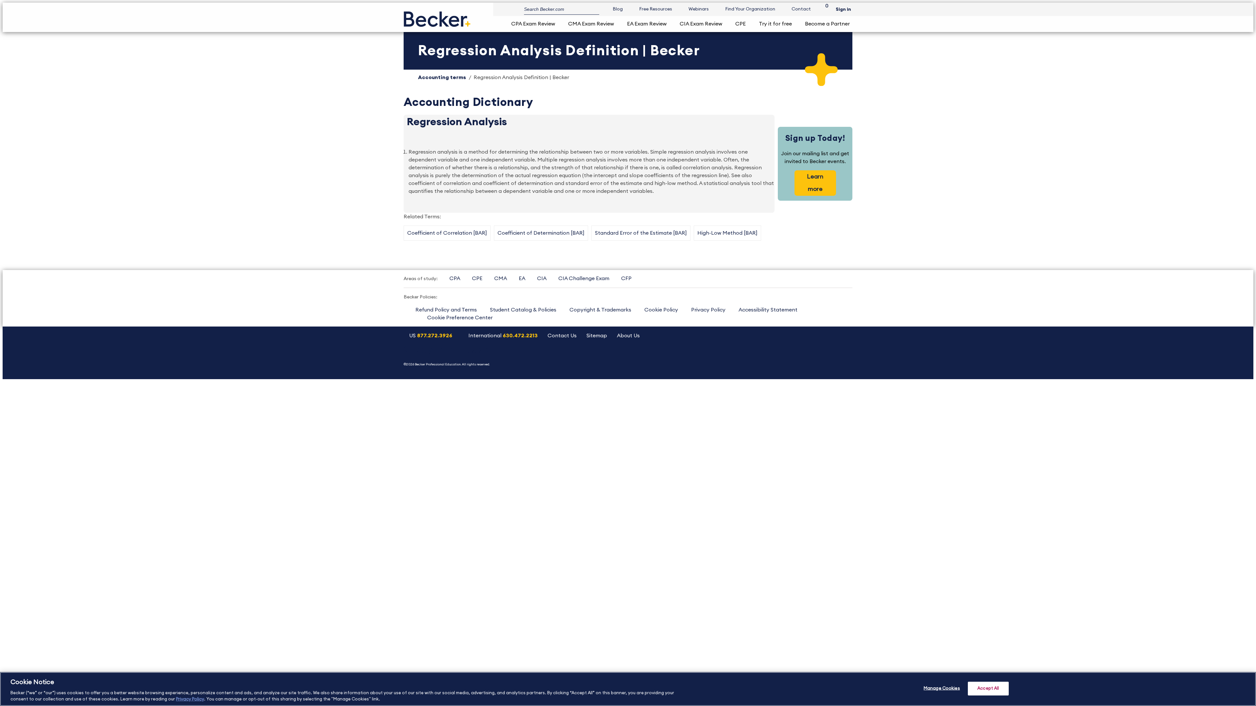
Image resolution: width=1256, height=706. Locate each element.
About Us (628, 335)
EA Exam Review (647, 23)
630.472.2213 (520, 335)
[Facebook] (809, 357)
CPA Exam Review (533, 23)
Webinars (699, 9)
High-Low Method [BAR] (727, 233)
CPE (740, 23)
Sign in (843, 9)
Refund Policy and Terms (446, 309)
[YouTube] (776, 357)
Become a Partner (827, 23)
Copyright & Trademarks (600, 309)
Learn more (815, 183)
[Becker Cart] (824, 9)
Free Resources (655, 9)
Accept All (988, 688)
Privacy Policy (708, 309)
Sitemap (596, 335)
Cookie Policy (661, 309)
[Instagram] (759, 357)
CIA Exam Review (701, 23)
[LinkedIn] (826, 357)
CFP (626, 278)
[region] (628, 689)
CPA (454, 278)
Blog (618, 9)
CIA (542, 278)
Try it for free (775, 23)
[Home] (437, 16)
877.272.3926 (434, 335)
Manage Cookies (942, 688)
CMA (500, 278)
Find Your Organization (750, 9)
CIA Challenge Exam (583, 278)
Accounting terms (442, 77)
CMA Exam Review (591, 23)
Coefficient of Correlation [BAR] (447, 233)
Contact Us (562, 335)
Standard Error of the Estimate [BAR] (641, 233)
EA (522, 278)
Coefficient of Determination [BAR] (540, 233)
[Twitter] (793, 357)
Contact (801, 9)
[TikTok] (843, 357)
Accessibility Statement (768, 309)
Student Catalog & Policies (523, 309)
